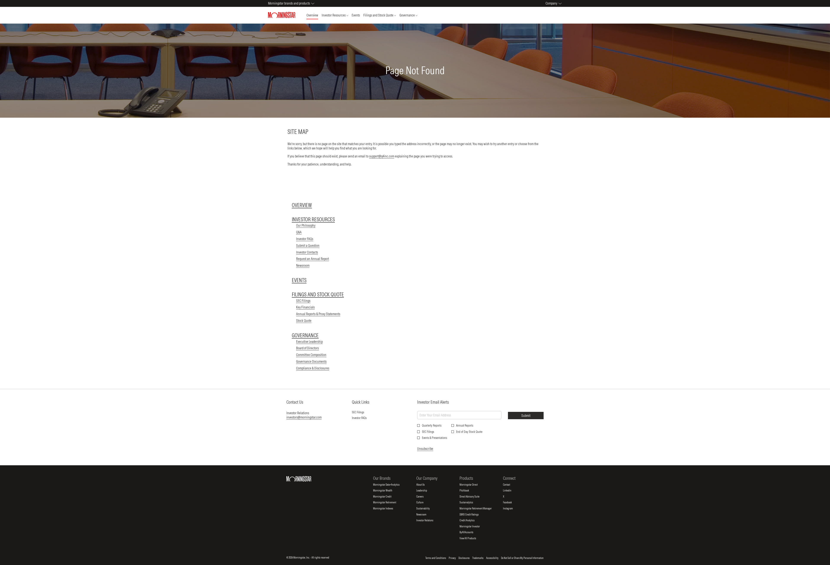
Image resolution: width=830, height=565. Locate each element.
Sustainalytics (470, 502)
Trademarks (478, 558)
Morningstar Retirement (388, 502)
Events (299, 280)
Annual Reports (464, 425)
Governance (305, 335)
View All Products (471, 538)
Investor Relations (428, 520)
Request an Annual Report (312, 259)
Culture (423, 502)
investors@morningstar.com (304, 417)
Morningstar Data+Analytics (390, 484)
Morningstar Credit (386, 496)
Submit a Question (307, 245)
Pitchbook (468, 490)
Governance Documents (311, 361)
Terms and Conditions (435, 558)
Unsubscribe (425, 448)
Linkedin (511, 490)
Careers (423, 496)
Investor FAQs (304, 239)
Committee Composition (311, 355)
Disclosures (464, 558)
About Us (424, 484)
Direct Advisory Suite (473, 496)
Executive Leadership (309, 341)
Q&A (299, 232)
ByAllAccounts (470, 532)
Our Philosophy (305, 225)
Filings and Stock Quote (318, 294)
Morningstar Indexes (386, 508)
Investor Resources (313, 219)
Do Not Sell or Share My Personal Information (522, 558)
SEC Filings (303, 301)
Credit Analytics (471, 520)
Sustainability (426, 508)
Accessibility (492, 558)
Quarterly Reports (431, 425)
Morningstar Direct (472, 484)
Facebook (511, 502)
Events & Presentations (434, 438)
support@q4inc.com (381, 156)
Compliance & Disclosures (312, 368)
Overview (302, 205)
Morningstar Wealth (386, 490)
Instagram (511, 508)
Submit (525, 415)
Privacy (452, 558)
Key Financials (305, 307)
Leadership (425, 490)
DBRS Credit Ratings (473, 514)
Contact (510, 484)
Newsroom (303, 265)
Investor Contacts (307, 252)
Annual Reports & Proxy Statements (318, 314)
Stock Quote (303, 320)
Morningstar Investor (473, 526)
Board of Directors (307, 348)
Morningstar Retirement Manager (479, 508)
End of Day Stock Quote (469, 432)
